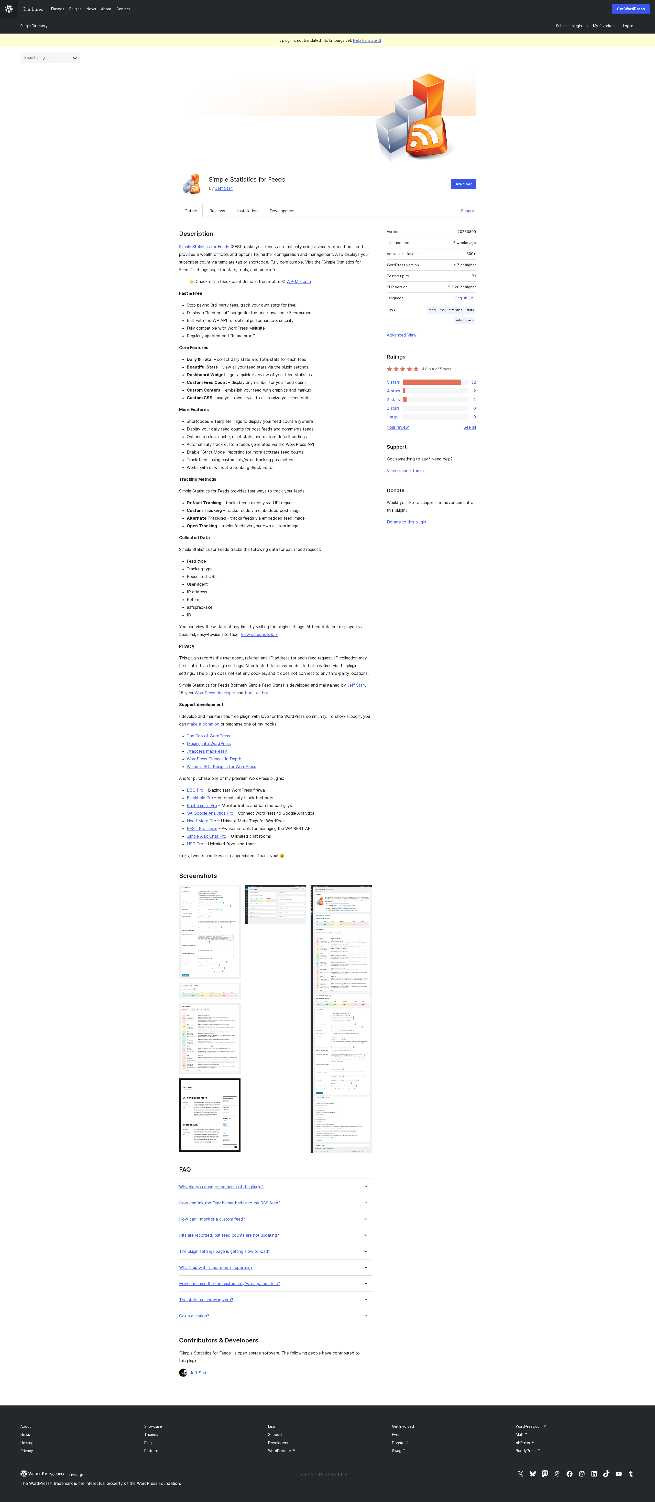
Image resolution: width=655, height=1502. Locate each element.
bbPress (525, 1443)
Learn (273, 1426)
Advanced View (402, 335)
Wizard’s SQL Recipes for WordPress (221, 766)
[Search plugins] (75, 57)
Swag (399, 1450)
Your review (398, 427)
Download (463, 184)
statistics (455, 310)
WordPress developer (215, 692)
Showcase (153, 1426)
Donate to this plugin (406, 521)
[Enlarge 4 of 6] (233, 1085)
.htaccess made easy (207, 751)
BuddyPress (528, 1450)
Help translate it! (367, 40)
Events (397, 1434)
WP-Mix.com (299, 281)
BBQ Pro (195, 790)
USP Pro (195, 843)
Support (468, 210)
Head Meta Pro (201, 820)
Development (282, 210)
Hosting (27, 1443)
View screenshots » (259, 634)
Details (190, 210)
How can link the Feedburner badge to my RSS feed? (229, 1203)
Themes (151, 1434)
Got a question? (194, 1316)
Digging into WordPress (209, 743)
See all (470, 427)
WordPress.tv (281, 1450)
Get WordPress (631, 9)
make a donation (203, 724)
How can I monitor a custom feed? (212, 1219)
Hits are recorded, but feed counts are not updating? (229, 1235)
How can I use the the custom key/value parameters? (229, 1283)
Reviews (217, 210)
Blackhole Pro (200, 797)
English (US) (465, 298)
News (25, 1434)
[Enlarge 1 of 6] (233, 891)
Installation (247, 210)
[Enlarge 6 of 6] (365, 891)
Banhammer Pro (202, 805)
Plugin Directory (34, 26)
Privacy (26, 1450)
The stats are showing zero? (206, 1299)
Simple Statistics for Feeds (204, 246)
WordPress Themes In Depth (214, 758)
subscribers (464, 320)
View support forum (405, 470)
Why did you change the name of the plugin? (221, 1186)
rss (442, 310)
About (25, 1426)
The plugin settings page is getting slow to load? (224, 1251)
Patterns (151, 1450)
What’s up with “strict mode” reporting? (216, 1267)
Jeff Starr (224, 188)
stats (470, 310)
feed (432, 310)
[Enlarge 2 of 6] (233, 989)
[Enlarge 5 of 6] (299, 891)
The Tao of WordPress (208, 735)
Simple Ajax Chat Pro (206, 836)
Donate (400, 1443)
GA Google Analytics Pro (210, 813)
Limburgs (76, 1475)
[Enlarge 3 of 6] (233, 1010)
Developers (278, 1443)
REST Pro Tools (202, 828)
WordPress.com (531, 1426)
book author (256, 692)
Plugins (150, 1443)
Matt (522, 1434)
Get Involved (403, 1426)
